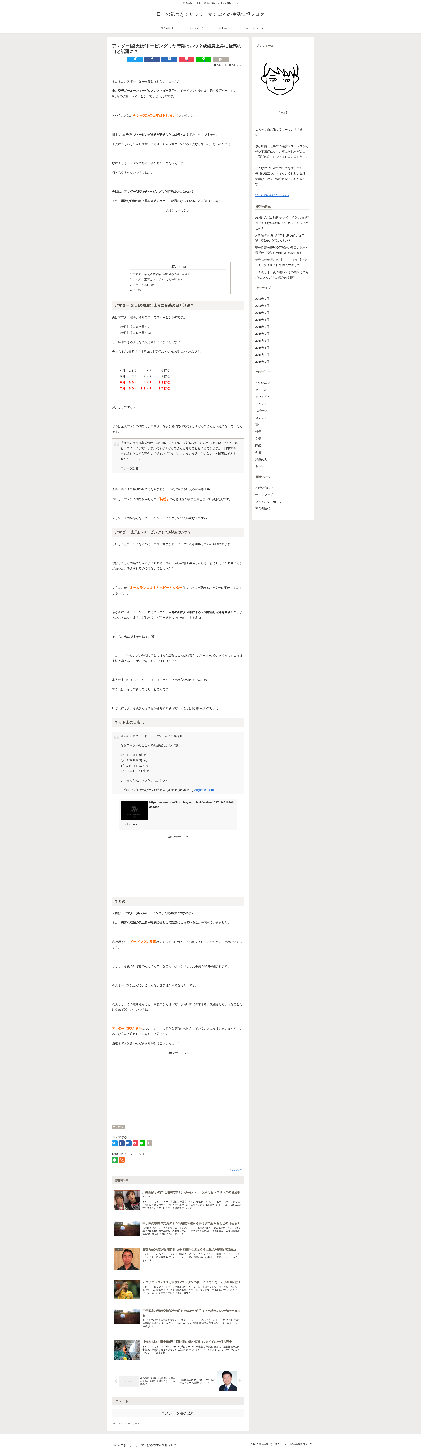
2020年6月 (262, 305)
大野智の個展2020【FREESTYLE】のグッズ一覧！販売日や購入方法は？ (282, 262)
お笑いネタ (262, 383)
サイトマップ (264, 495)
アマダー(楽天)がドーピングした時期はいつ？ (160, 279)
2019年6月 (262, 319)
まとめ (137, 290)
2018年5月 (262, 347)
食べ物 (259, 466)
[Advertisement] (178, 236)
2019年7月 (262, 312)
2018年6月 (262, 340)
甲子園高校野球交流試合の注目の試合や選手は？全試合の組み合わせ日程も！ (282, 250)
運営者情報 (262, 508)
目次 (173, 266)
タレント (261, 417)
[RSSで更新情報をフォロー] (122, 1160)
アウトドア (262, 396)
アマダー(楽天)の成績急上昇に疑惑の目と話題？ (161, 274)
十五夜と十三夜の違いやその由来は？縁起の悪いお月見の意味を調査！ (282, 275)
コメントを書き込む (178, 1413)
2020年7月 (262, 298)
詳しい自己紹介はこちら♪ (272, 195)
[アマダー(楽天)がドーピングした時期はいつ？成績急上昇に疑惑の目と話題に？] (169, 59)
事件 (258, 424)
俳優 (258, 431)
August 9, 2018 (204, 790)
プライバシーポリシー (270, 501)
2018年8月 (262, 326)
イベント (261, 403)
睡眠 (258, 445)
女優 (258, 438)
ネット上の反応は (143, 284)
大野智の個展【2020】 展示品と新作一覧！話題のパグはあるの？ (281, 238)
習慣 (258, 452)
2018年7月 (262, 333)
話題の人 (261, 459)
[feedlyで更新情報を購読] (115, 1160)
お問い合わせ (264, 487)
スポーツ (120, 1127)
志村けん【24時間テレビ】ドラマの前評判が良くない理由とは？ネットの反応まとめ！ (282, 223)
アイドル (261, 389)
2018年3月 (262, 361)
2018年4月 (262, 354)
